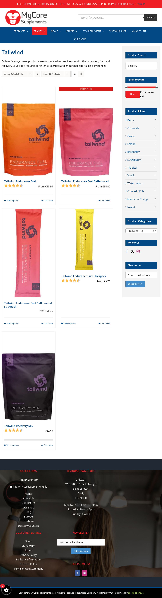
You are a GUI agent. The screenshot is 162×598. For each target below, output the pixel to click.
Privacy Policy (28, 555)
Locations (28, 521)
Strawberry (134, 159)
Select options (12, 200)
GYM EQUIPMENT (92, 31)
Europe (28, 516)
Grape (131, 136)
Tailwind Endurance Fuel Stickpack (83, 276)
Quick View (48, 200)
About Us (28, 498)
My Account (28, 546)
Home (28, 493)
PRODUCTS (19, 31)
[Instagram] (138, 251)
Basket (28, 550)
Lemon (131, 144)
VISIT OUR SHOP (117, 31)
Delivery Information (28, 559)
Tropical (132, 167)
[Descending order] (37, 74)
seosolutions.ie (136, 592)
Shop (28, 541)
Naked (131, 207)
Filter (133, 94)
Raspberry (133, 152)
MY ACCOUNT (139, 31)
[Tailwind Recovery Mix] (28, 376)
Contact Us (28, 503)
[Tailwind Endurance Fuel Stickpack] (85, 239)
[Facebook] (127, 251)
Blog (28, 512)
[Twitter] (132, 251)
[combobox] (141, 230)
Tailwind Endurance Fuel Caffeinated (85, 181)
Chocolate (133, 128)
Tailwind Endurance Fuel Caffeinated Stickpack (28, 304)
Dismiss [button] (140, 4)
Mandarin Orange (137, 199)
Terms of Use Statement (28, 568)
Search (150, 17)
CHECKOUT (80, 39)
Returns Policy (28, 564)
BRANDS (38, 31)
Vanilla (131, 175)
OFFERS (70, 31)
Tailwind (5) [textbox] (140, 231)
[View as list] (81, 74)
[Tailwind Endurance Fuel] (28, 131)
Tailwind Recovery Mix (18, 426)
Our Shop (28, 507)
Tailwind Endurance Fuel (20, 181)
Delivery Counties (28, 525)
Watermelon (134, 183)
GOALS (54, 31)
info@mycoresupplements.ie (30, 486)
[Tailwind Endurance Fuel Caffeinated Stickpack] (28, 253)
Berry (130, 120)
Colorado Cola (135, 191)
